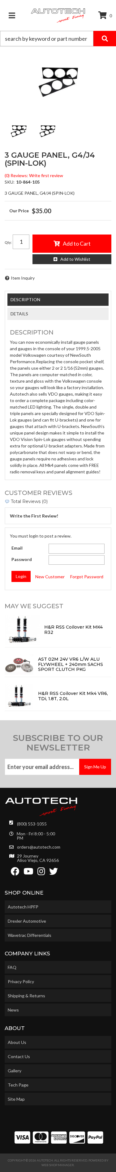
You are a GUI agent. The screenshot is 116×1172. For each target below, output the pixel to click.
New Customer (50, 576)
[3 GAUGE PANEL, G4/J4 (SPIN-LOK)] (58, 82)
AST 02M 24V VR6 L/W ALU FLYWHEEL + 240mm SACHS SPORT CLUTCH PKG (70, 664)
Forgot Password (86, 576)
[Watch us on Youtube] (28, 872)
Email (17, 548)
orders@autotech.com (38, 847)
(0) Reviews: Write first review (34, 175)
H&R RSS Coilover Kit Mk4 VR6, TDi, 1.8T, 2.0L (73, 696)
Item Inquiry (23, 278)
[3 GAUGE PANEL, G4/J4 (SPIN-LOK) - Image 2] (47, 131)
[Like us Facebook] (15, 872)
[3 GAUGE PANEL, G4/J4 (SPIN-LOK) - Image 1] (18, 131)
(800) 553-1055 (32, 823)
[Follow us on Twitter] (53, 872)
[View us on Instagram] (41, 872)
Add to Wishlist (75, 259)
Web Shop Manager (57, 1165)
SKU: (10, 182)
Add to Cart (77, 243)
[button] (58, 38)
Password (21, 559)
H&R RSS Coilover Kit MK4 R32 (73, 629)
